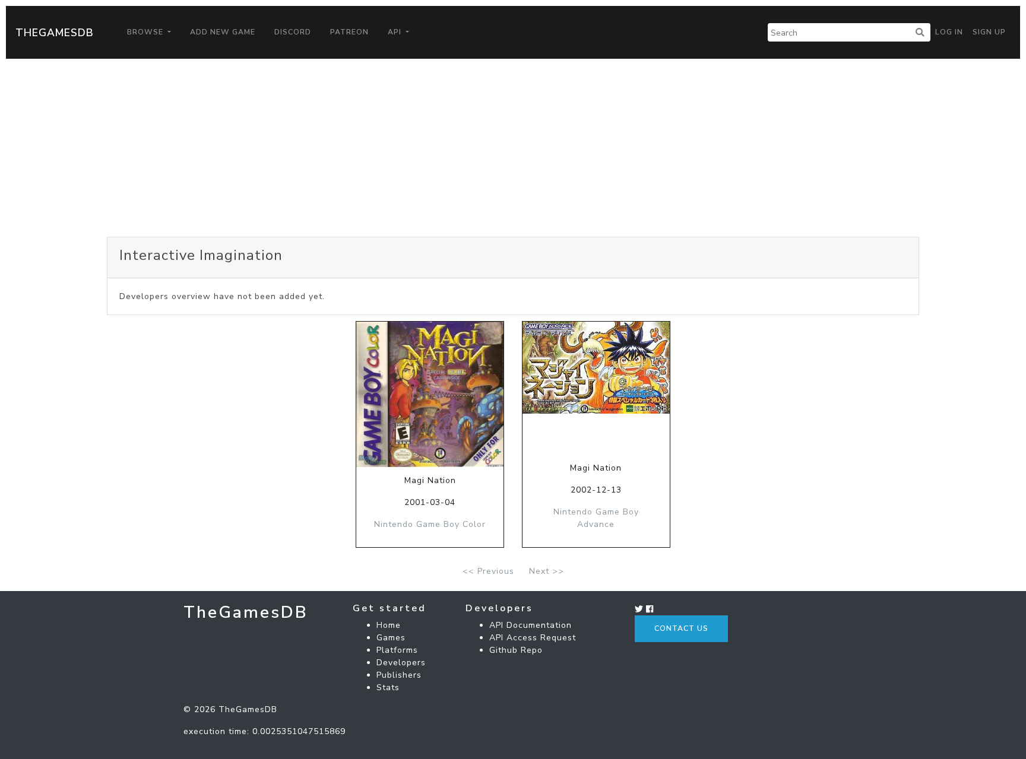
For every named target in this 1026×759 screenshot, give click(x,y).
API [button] (396, 32)
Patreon (349, 32)
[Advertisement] (513, 148)
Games (391, 637)
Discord (292, 32)
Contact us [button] (681, 628)
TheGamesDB (54, 33)
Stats (388, 687)
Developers (401, 662)
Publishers (399, 675)
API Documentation (530, 625)
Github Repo (516, 650)
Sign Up (989, 32)
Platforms (397, 650)
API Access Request (532, 637)
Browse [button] (146, 32)
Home (388, 625)
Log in (949, 32)
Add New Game (222, 32)
